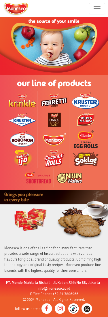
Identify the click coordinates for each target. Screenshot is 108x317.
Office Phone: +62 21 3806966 (54, 294)
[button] (47, 309)
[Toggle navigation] (97, 8)
